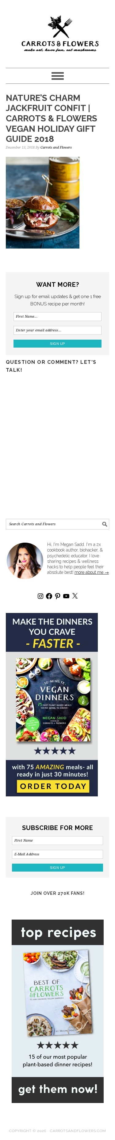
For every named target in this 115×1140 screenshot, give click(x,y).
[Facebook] (49, 596)
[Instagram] (40, 596)
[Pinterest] (57, 596)
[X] (75, 596)
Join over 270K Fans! (58, 893)
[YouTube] (66, 596)
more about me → (92, 572)
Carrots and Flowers (57, 31)
